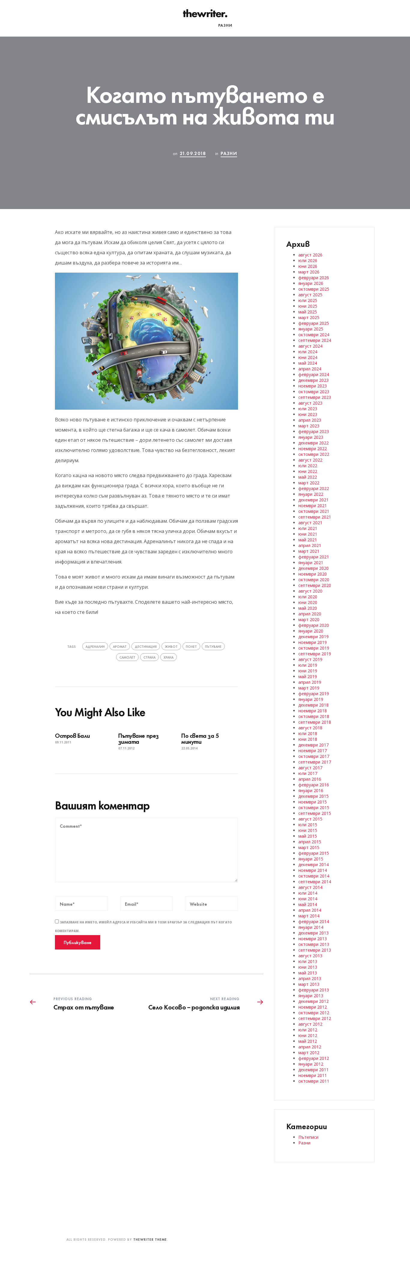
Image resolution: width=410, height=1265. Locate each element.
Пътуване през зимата (138, 738)
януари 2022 (310, 494)
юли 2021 (307, 528)
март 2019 (308, 688)
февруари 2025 (313, 323)
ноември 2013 (312, 938)
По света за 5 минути (200, 738)
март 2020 (308, 619)
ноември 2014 (312, 870)
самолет (127, 657)
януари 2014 (310, 927)
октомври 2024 (313, 334)
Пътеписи (198, 25)
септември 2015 (314, 813)
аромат (120, 646)
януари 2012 (310, 1064)
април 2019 (309, 682)
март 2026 (308, 272)
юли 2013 (307, 961)
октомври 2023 (313, 391)
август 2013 (310, 955)
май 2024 (307, 363)
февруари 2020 (313, 625)
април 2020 (309, 614)
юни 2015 (307, 830)
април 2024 (309, 369)
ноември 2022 (312, 448)
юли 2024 (307, 351)
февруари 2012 (313, 1058)
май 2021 (307, 540)
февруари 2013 (313, 990)
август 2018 (310, 728)
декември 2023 (313, 380)
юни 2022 (307, 471)
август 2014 (310, 887)
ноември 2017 (312, 750)
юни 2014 (307, 899)
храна (168, 657)
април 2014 (309, 910)
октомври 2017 (313, 756)
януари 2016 (310, 790)
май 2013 (307, 973)
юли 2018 (307, 733)
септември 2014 (314, 881)
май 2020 (307, 608)
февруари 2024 (313, 374)
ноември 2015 (312, 802)
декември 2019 (313, 636)
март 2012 (308, 1052)
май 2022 (307, 477)
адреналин (95, 646)
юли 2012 (307, 1030)
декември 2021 (313, 500)
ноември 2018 (312, 710)
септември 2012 (314, 1018)
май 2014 (307, 904)
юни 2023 (307, 414)
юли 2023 (307, 408)
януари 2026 (310, 283)
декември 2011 (313, 1069)
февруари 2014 (313, 921)
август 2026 (310, 255)
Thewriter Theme (150, 1239)
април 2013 (309, 978)
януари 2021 (310, 562)
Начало (170, 25)
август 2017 (310, 767)
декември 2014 (313, 864)
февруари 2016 (313, 785)
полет (191, 646)
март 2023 (308, 426)
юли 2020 (307, 597)
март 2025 (308, 317)
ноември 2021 (312, 505)
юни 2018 (307, 739)
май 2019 (307, 676)
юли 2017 (307, 773)
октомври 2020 (313, 579)
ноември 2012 (312, 1007)
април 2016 (309, 779)
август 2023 (310, 403)
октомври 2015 (313, 807)
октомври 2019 (313, 648)
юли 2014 (307, 893)
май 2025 (307, 312)
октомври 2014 (313, 876)
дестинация (146, 646)
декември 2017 (313, 745)
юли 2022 (307, 465)
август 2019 (310, 659)
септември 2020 (314, 585)
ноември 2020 (312, 574)
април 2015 (309, 842)
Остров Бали (72, 735)
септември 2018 (314, 722)
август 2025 (310, 295)
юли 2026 (307, 260)
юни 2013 (307, 967)
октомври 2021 (313, 511)
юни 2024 (307, 357)
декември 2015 (313, 796)
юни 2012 (307, 1035)
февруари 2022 (313, 488)
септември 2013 (314, 950)
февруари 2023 (313, 431)
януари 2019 (310, 699)
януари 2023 (310, 437)
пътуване (213, 646)
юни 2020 (307, 602)
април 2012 (309, 1047)
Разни (225, 25)
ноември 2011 (312, 1075)
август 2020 (310, 591)
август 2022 (310, 460)
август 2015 (310, 819)
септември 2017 (314, 762)
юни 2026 (307, 266)
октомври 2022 (313, 454)
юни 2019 (307, 671)
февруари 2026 (313, 277)
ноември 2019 (312, 642)
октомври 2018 (313, 716)
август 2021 (310, 522)
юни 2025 (307, 306)
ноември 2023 (312, 386)
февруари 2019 (313, 693)
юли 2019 (307, 665)
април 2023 (309, 420)
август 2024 (310, 346)
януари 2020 (310, 631)
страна (149, 657)
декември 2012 (313, 1001)
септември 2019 (314, 653)
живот (171, 646)
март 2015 (308, 847)
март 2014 (308, 916)
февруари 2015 (313, 853)
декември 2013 (313, 933)
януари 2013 (310, 995)
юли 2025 (307, 300)
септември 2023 (314, 397)
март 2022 (308, 483)
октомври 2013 (313, 944)
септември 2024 (314, 340)
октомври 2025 (313, 289)
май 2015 (307, 836)
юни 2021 (307, 534)
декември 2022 (313, 443)
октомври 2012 (313, 1012)
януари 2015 (310, 859)
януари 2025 (310, 329)
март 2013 (308, 984)
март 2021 (308, 551)
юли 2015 (307, 824)
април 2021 (309, 545)
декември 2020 (313, 568)
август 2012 (310, 1024)
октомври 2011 (313, 1081)
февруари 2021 (313, 557)
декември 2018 (313, 705)
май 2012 (307, 1041)
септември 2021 (314, 517)
